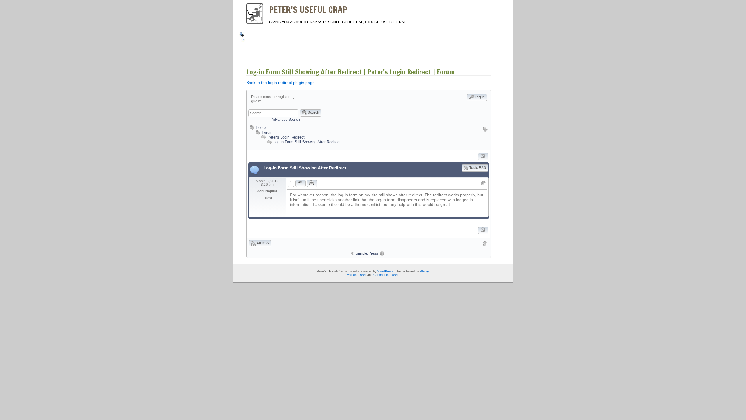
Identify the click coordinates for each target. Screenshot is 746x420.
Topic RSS (477, 168)
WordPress (385, 271)
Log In (480, 97)
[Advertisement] (354, 45)
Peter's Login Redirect (286, 137)
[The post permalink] (300, 183)
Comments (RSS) (385, 274)
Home (261, 127)
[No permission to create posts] (483, 156)
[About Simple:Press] (382, 253)
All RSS (263, 243)
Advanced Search (286, 120)
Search (313, 113)
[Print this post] (312, 183)
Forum (267, 132)
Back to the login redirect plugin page (280, 82)
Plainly (424, 271)
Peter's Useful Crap (308, 9)
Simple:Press (367, 253)
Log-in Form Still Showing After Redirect (307, 142)
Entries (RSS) (356, 274)
